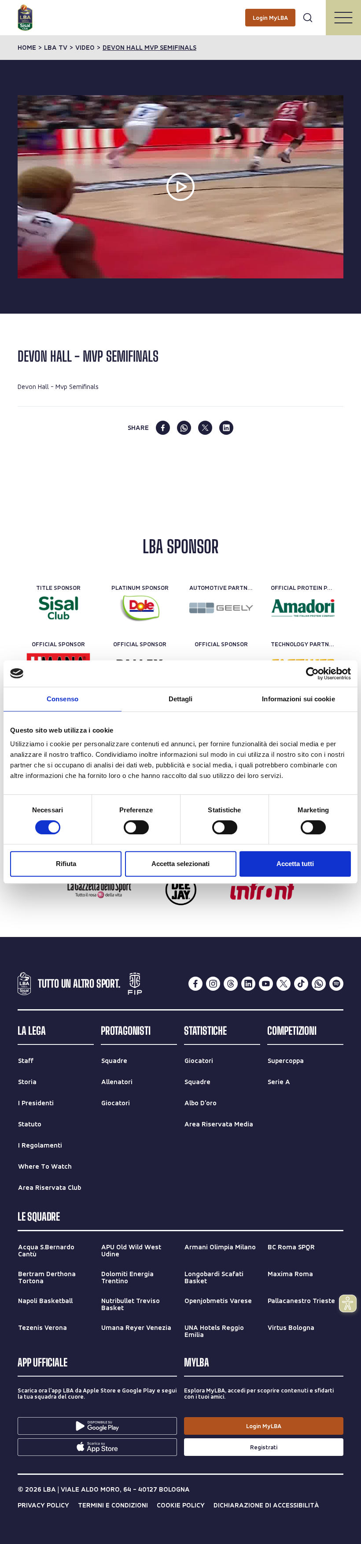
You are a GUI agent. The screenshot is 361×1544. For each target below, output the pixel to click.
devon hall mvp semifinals (149, 47)
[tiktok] (301, 984)
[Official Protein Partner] (303, 607)
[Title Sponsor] (58, 607)
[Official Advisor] (262, 889)
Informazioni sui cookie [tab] (298, 699)
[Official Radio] (181, 889)
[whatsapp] (184, 428)
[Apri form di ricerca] (308, 18)
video (85, 47)
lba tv (55, 47)
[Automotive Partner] (221, 607)
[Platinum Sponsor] (140, 607)
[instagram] (213, 984)
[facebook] (163, 428)
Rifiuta (66, 863)
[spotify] (336, 984)
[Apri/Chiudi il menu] (343, 17)
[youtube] (266, 984)
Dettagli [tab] (181, 699)
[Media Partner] (99, 889)
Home (27, 47)
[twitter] (205, 428)
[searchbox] (180, 11)
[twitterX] (283, 984)
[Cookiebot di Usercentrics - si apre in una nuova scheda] (312, 673)
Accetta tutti (295, 863)
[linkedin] (226, 428)
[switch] (136, 827)
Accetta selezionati (180, 863)
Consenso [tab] (62, 699)
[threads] (231, 984)
